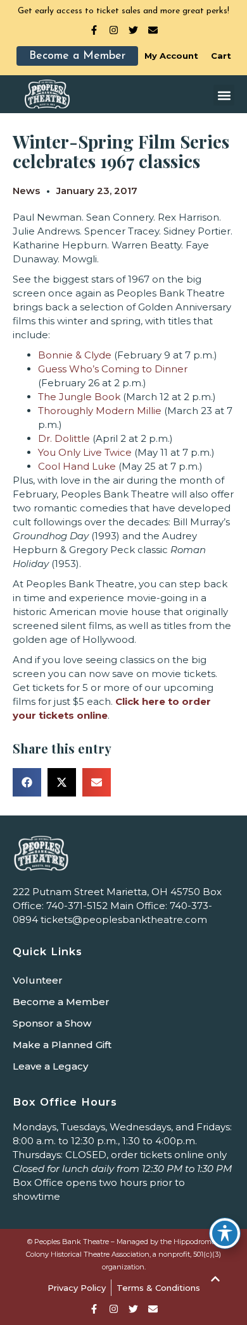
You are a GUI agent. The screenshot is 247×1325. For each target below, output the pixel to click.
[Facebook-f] (94, 30)
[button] (223, 95)
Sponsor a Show (52, 1023)
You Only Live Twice (85, 452)
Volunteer (38, 980)
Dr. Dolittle (64, 438)
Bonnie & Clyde (74, 355)
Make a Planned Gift (62, 1045)
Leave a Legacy (50, 1066)
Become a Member (61, 1002)
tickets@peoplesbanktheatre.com (124, 919)
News (26, 191)
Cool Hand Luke (77, 466)
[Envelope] (153, 30)
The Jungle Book (79, 397)
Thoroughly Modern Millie (100, 411)
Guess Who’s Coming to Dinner (112, 369)
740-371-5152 (77, 906)
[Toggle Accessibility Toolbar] (225, 1233)
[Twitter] (133, 30)
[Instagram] (114, 30)
